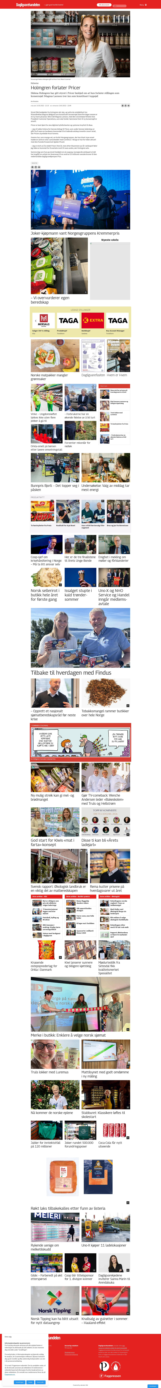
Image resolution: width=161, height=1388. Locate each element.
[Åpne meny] (142, 5)
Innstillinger (153, 1386)
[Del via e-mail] (128, 105)
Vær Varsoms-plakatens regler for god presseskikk (112, 1347)
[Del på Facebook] (122, 105)
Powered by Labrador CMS (80, 1385)
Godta (30, 1382)
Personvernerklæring (71, 1354)
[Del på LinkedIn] (125, 105)
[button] (35, 320)
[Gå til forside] (27, 5)
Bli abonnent (104, 5)
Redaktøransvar (70, 1352)
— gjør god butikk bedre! (53, 5)
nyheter (34, 163)
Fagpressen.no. (10, 1374)
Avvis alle (40, 1382)
